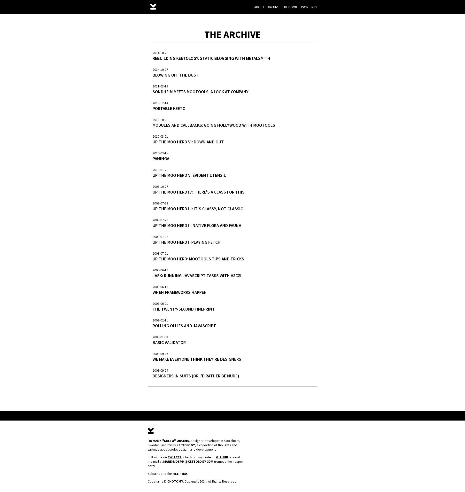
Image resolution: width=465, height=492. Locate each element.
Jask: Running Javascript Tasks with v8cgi (197, 275)
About (259, 7)
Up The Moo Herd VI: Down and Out (188, 142)
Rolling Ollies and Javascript (184, 325)
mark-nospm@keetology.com (188, 461)
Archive (273, 7)
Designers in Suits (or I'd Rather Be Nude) (196, 376)
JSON (304, 7)
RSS (314, 7)
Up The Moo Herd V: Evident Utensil (189, 175)
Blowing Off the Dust (176, 75)
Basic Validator (169, 342)
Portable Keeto (169, 108)
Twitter (175, 457)
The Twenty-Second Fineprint (184, 309)
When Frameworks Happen (180, 292)
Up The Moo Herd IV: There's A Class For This (199, 192)
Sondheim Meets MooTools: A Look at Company (200, 91)
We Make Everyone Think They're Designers (197, 359)
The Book (289, 7)
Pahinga (161, 158)
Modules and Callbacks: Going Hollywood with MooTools (214, 125)
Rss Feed (180, 473)
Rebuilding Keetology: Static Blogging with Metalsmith (211, 58)
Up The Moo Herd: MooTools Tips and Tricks (198, 259)
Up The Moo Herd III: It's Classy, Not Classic (198, 208)
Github (222, 457)
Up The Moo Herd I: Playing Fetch (187, 242)
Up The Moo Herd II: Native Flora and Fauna (197, 225)
